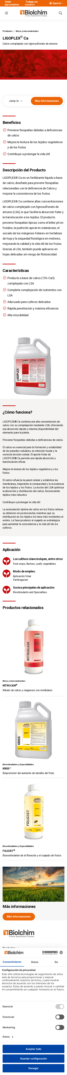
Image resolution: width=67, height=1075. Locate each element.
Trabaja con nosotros (31, 3)
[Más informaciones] (33, 884)
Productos (8, 31)
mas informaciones (47, 100)
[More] (63, 3)
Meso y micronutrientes (27, 31)
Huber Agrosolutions (12, 3)
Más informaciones (19, 906)
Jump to (14, 100)
